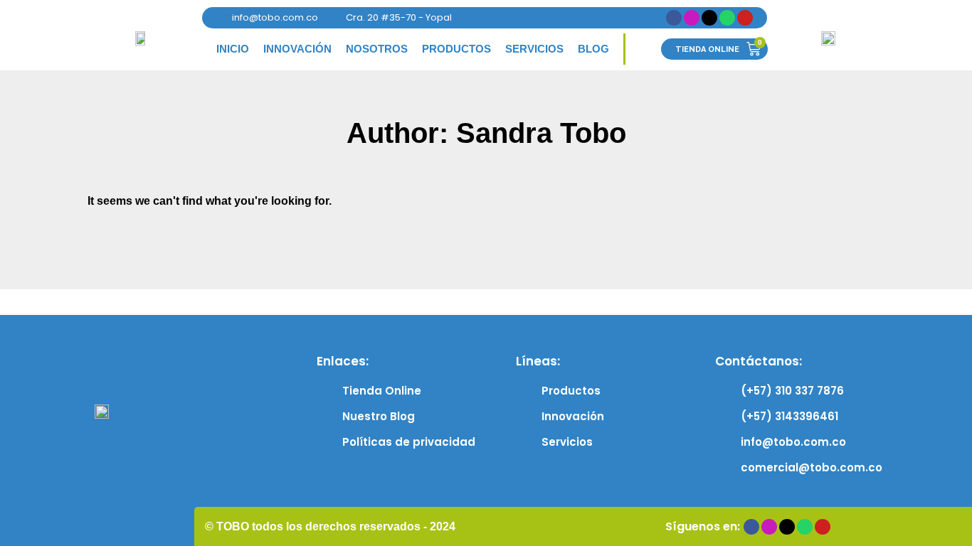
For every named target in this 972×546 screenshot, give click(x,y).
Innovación (297, 49)
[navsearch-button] (643, 49)
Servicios (534, 49)
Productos (456, 49)
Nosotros (377, 49)
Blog (593, 49)
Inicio (232, 49)
